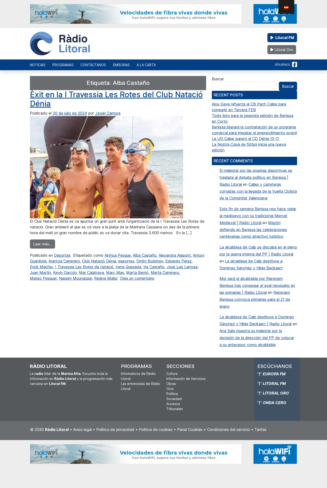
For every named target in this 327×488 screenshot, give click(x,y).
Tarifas (260, 429)
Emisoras (121, 65)
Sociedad (174, 399)
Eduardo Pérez (178, 261)
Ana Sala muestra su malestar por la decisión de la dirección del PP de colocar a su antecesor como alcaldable (257, 337)
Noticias (37, 65)
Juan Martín (40, 272)
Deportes (62, 255)
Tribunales (174, 409)
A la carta (146, 65)
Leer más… (44, 243)
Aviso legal (82, 429)
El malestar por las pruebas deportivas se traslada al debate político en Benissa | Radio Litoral (256, 177)
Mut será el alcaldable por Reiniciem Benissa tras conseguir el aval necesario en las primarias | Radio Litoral (257, 285)
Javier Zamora (107, 113)
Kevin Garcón (65, 272)
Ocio (170, 389)
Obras (171, 384)
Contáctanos (93, 65)
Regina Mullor (106, 278)
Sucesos (173, 404)
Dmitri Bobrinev (149, 261)
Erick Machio (41, 266)
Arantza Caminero (64, 261)
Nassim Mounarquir (75, 278)
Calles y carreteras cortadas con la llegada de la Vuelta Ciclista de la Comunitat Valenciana (258, 191)
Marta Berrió (137, 272)
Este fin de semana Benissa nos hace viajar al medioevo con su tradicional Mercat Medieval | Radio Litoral (258, 215)
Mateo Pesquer (43, 278)
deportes (126, 261)
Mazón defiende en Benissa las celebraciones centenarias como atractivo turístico (253, 229)
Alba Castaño (145, 255)
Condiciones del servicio (228, 429)
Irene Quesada (128, 266)
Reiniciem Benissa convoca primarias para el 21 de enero (255, 299)
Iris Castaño (153, 266)
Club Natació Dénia (99, 261)
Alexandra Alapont (175, 255)
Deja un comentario (137, 278)
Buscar (218, 78)
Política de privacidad (115, 429)
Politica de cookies (156, 429)
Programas (62, 65)
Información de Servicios (186, 379)
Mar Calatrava (91, 272)
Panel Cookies (190, 429)
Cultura (172, 374)
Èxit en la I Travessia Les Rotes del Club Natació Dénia (116, 99)
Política (172, 394)
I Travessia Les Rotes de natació (84, 266)
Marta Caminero (165, 272)
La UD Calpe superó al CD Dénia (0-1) (245, 138)
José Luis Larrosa (182, 266)
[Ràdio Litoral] (60, 44)
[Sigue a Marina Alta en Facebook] (294, 65)
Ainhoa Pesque (118, 255)
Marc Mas (115, 272)
